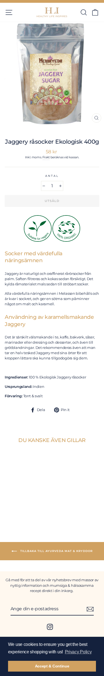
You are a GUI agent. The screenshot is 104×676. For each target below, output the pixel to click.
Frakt (46, 157)
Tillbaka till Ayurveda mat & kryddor (56, 551)
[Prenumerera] (90, 609)
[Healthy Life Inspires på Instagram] (50, 627)
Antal (52, 175)
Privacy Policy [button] (78, 651)
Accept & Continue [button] (52, 666)
